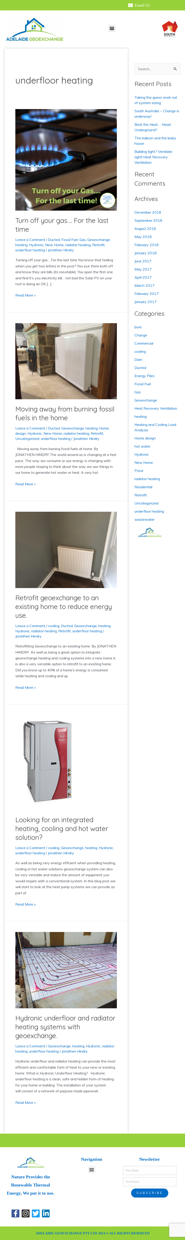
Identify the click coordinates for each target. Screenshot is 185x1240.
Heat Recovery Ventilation (155, 408)
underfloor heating (30, 250)
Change (140, 335)
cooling (53, 626)
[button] (112, 28)
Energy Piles (144, 376)
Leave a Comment (30, 239)
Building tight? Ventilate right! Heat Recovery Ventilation (153, 157)
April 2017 (143, 277)
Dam (138, 359)
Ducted (54, 239)
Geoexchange (98, 239)
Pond (138, 470)
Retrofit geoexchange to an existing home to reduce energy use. (63, 606)
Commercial (143, 343)
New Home (54, 245)
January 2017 (145, 301)
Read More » (25, 294)
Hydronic (36, 245)
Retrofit (98, 245)
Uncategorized (27, 438)
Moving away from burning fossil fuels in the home (64, 413)
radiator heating (78, 245)
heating (21, 245)
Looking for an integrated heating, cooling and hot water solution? (61, 828)
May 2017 (143, 269)
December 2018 (147, 212)
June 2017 (142, 261)
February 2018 (146, 245)
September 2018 (148, 220)
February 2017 (146, 293)
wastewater (144, 519)
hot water (142, 446)
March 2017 (144, 285)
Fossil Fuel (69, 239)
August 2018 (145, 228)
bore (138, 327)
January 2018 (145, 253)
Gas (82, 239)
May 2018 (143, 236)
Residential (143, 487)
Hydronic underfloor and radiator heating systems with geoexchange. (65, 1027)
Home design (145, 438)
